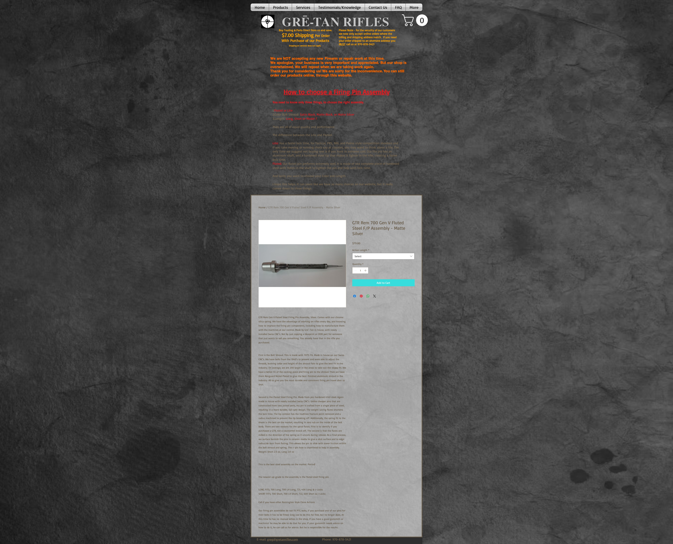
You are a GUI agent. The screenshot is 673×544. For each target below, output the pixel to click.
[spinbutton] (360, 270)
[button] (280, 7)
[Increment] (365, 270)
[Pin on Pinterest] (361, 296)
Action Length (360, 249)
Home (262, 207)
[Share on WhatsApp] (368, 296)
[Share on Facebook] (354, 296)
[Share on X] (374, 296)
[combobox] (383, 256)
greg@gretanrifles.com (282, 539)
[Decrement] (355, 270)
